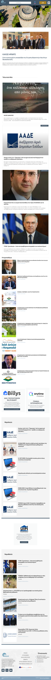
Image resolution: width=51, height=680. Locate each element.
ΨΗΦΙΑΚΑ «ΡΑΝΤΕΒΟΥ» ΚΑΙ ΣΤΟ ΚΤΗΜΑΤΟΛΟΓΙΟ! (28, 292)
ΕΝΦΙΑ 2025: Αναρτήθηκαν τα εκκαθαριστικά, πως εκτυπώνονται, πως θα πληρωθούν (32, 489)
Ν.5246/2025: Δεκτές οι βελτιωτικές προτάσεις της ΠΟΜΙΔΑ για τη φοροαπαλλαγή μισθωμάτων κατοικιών (32, 444)
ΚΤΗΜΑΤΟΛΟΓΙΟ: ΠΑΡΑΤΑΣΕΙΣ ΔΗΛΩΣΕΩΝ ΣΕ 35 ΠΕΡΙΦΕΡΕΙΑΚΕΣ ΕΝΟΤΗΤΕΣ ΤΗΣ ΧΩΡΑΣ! (31, 355)
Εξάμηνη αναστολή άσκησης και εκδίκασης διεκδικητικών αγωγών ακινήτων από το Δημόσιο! (32, 261)
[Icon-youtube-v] (7, 672)
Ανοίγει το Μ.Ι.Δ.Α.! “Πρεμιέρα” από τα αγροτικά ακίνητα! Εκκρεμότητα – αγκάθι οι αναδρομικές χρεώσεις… (24, 158)
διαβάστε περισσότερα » (21, 263)
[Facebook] (3, 670)
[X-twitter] (6, 670)
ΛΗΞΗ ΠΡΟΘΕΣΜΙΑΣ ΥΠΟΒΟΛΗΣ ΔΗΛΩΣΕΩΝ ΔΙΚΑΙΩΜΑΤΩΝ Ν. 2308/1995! (31, 340)
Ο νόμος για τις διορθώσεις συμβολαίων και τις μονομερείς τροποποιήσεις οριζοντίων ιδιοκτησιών (33, 615)
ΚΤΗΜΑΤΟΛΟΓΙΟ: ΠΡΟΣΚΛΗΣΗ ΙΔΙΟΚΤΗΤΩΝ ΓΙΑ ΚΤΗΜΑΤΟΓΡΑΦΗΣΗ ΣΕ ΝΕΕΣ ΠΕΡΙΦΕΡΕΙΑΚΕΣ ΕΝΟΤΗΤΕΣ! (33, 371)
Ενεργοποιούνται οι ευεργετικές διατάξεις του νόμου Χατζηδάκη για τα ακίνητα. (24, 203)
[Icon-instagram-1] (5, 672)
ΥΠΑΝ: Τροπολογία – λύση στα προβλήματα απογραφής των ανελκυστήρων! (25, 246)
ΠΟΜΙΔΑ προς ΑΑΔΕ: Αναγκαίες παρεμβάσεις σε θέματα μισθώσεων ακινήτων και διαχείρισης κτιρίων (31, 504)
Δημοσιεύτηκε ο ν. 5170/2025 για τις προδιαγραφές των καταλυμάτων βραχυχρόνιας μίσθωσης (22, 591)
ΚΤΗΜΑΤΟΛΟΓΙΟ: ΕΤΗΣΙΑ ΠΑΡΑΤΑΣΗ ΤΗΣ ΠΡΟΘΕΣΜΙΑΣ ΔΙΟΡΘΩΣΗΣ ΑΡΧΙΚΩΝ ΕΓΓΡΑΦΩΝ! (32, 308)
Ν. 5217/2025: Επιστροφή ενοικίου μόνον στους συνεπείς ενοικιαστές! (31, 459)
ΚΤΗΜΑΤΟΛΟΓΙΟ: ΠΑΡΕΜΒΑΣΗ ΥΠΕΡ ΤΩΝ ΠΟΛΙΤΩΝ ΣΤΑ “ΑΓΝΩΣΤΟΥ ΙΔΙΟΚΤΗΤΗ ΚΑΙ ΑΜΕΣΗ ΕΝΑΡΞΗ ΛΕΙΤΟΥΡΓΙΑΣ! (32, 324)
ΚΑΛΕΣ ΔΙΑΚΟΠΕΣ (9, 115)
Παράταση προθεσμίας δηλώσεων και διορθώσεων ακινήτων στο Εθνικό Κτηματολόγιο (32, 276)
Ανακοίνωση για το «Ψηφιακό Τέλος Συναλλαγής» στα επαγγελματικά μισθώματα (32, 600)
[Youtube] (10, 670)
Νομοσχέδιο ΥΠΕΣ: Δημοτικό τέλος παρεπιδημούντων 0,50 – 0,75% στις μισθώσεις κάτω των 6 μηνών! (33, 630)
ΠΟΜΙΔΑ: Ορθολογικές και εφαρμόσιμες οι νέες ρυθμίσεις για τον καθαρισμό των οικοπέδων (31, 576)
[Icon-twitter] (3, 672)
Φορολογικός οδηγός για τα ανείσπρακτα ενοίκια (31, 473)
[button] (49, 3)
